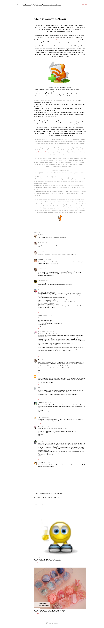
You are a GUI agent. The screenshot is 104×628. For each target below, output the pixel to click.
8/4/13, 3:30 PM (47, 462)
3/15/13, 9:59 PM (44, 387)
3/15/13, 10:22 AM (47, 234)
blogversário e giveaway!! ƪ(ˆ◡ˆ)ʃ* (49, 611)
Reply (39, 239)
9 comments (40, 562)
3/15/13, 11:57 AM (44, 268)
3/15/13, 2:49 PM (50, 331)
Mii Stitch (40, 235)
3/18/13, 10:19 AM (45, 426)
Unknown (40, 376)
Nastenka (40, 259)
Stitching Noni (42, 441)
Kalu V (40, 417)
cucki (39, 242)
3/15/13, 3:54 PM (48, 360)
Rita (39, 388)
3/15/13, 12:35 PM (46, 289)
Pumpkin (40, 462)
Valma (39, 426)
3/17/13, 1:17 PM (47, 402)
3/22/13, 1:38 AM (49, 441)
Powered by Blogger (53, 623)
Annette (40, 290)
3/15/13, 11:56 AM (47, 259)
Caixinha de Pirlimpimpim (41, 4)
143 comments (40, 613)
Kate (39, 268)
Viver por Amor (42, 331)
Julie (39, 280)
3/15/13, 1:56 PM (48, 315)
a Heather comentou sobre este (55, 39)
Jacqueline (41, 402)
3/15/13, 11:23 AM (45, 242)
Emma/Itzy (41, 360)
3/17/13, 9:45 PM (45, 417)
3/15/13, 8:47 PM (47, 376)
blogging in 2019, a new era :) (47, 560)
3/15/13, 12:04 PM (44, 280)
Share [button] (18, 16)
